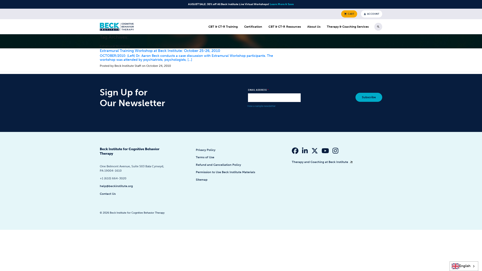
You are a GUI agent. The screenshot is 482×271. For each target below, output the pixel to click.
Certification (253, 26)
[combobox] (464, 266)
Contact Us (108, 194)
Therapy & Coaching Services (348, 26)
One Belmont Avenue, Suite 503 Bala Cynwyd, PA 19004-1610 (132, 168)
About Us (313, 26)
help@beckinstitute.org (116, 186)
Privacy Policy (205, 150)
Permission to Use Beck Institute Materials (225, 172)
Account (372, 14)
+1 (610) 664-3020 (113, 178)
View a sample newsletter (261, 105)
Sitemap (201, 179)
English (465, 266)
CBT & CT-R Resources (284, 26)
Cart (350, 14)
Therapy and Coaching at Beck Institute (320, 162)
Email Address (257, 90)
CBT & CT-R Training (223, 26)
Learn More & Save (282, 4)
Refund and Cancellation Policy (218, 165)
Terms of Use (205, 157)
